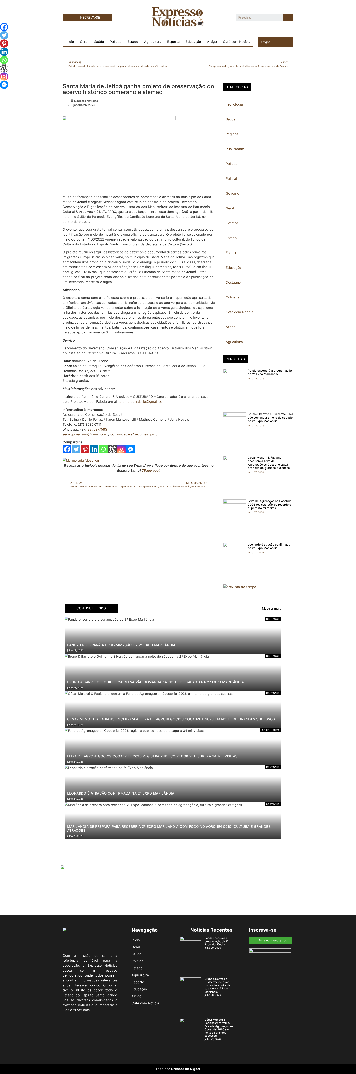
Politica (115, 42)
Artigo (212, 42)
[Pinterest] (85, 449)
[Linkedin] (94, 449)
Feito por (163, 1069)
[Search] (288, 17)
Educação (193, 42)
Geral (84, 42)
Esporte (173, 42)
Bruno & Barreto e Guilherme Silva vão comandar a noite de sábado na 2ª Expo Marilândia (270, 417)
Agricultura (152, 42)
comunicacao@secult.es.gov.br (134, 434)
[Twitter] (76, 449)
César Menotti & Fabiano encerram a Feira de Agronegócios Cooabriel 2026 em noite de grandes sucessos (269, 463)
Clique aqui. (151, 470)
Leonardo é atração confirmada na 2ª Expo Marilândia (269, 546)
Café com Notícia (236, 42)
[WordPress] (112, 449)
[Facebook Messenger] (130, 449)
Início (70, 42)
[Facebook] (67, 449)
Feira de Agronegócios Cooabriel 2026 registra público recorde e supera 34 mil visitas (270, 504)
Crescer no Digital (185, 1069)
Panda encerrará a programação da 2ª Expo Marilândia (270, 372)
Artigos (265, 42)
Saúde (99, 42)
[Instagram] (121, 449)
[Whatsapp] (103, 449)
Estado (132, 42)
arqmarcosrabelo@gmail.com (142, 401)
